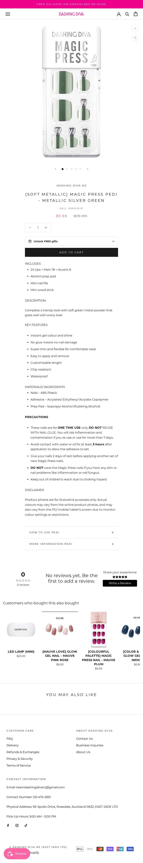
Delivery (13, 745)
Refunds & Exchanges (23, 752)
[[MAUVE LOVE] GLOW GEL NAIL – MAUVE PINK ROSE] (60, 629)
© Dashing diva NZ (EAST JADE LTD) (38, 847)
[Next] (87, 169)
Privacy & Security (20, 759)
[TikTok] (25, 825)
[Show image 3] (71, 169)
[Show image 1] (62, 169)
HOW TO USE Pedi (44, 532)
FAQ (10, 738)
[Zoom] (135, 28)
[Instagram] (16, 825)
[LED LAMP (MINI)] (21, 629)
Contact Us (84, 738)
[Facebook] (8, 825)
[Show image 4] (76, 169)
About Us (83, 752)
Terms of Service (19, 765)
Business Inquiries (89, 745)
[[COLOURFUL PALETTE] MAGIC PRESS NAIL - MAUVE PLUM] (99, 629)
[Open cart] (135, 14)
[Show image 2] (67, 169)
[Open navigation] (8, 13)
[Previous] (55, 169)
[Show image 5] (80, 169)
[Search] (127, 14)
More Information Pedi (51, 543)
